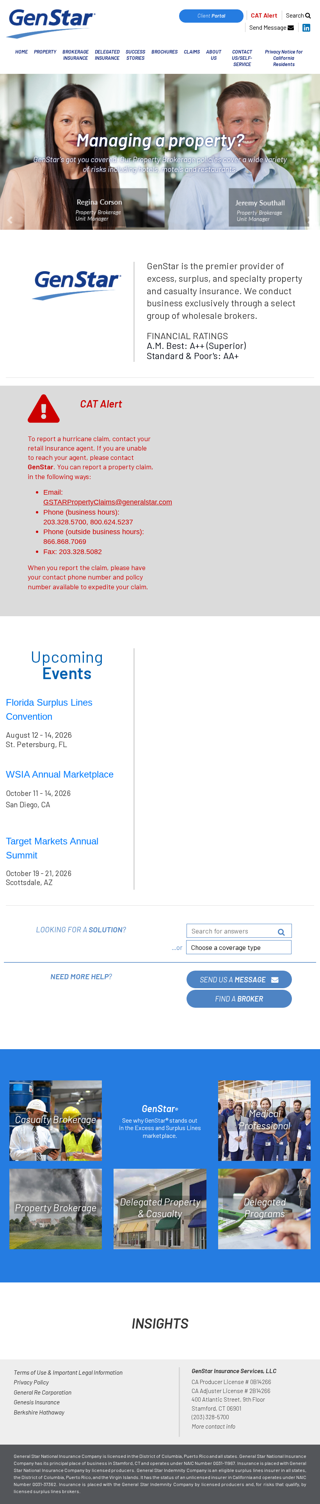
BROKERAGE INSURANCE (75, 54)
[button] (24, 152)
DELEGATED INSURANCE (107, 54)
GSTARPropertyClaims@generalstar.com (107, 502)
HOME (21, 51)
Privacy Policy (31, 1382)
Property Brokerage (55, 1207)
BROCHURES (164, 51)
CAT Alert (264, 15)
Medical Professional (264, 1119)
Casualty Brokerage (55, 1119)
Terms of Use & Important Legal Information (68, 1372)
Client (211, 16)
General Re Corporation (42, 1392)
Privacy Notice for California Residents (284, 58)
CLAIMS (192, 51)
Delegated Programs (265, 1208)
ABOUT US (213, 54)
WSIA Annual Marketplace (60, 774)
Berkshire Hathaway (39, 1412)
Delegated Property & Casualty (160, 1208)
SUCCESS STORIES (135, 54)
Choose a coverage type (226, 947)
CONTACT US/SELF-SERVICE (242, 58)
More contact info (213, 1426)
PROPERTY (45, 51)
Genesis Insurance (37, 1402)
